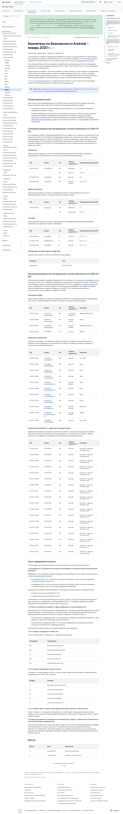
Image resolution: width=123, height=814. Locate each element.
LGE (83, 729)
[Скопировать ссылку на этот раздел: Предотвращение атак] (52, 100)
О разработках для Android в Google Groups (69, 801)
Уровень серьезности (47, 75)
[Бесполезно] (98, 37)
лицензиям (59, 772)
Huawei (79, 729)
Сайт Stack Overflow (95, 798)
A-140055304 (48, 168)
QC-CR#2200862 (49, 422)
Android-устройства (75, 11)
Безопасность (32, 11)
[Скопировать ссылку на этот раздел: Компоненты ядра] (44, 295)
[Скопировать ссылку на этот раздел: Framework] (38, 150)
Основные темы (45, 11)
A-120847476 (47, 181)
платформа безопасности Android (51, 103)
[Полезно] (95, 37)
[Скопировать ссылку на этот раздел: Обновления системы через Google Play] (62, 251)
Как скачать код (29, 792)
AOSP (29, 37)
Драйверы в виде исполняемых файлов (35, 801)
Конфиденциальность (76, 810)
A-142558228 (47, 245)
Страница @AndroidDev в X (64, 790)
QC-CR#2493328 (48, 402)
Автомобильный (91, 11)
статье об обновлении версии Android (82, 61)
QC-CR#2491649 (48, 414)
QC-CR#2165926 (48, 384)
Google (74, 729)
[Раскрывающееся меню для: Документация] (25, 2)
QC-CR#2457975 (48, 378)
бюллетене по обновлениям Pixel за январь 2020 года (61, 91)
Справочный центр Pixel (96, 790)
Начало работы (18, 11)
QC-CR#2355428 (48, 366)
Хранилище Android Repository (33, 787)
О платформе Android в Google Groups (68, 798)
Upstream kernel (48, 315)
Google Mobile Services (96, 795)
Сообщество (42, 810)
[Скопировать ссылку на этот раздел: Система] (36, 218)
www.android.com (95, 792)
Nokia (93, 729)
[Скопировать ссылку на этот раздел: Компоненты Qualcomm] (48, 338)
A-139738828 (47, 236)
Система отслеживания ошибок (99, 801)
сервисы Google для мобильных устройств (44, 120)
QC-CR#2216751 (48, 360)
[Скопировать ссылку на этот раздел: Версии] (37, 740)
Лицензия (65, 810)
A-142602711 (47, 207)
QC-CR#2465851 (48, 396)
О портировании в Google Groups (66, 803)
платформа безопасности (43, 81)
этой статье (64, 604)
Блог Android (60, 792)
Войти (119, 2)
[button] (10, 26)
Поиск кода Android (36, 2)
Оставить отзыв (88, 810)
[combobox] (89, 2)
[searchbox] (11, 16)
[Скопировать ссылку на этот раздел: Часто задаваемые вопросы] (57, 562)
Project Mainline (65, 255)
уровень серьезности (86, 139)
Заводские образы (30, 798)
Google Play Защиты (90, 113)
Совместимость (60, 11)
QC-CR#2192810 (48, 390)
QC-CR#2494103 (48, 408)
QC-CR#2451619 (48, 372)
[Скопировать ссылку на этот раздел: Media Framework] (44, 189)
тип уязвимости (74, 139)
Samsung (30, 731)
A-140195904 (47, 177)
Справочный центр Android (97, 787)
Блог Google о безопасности (65, 795)
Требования (28, 790)
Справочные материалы (107, 11)
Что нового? (5, 11)
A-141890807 (47, 241)
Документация (18, 2)
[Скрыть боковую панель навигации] (20, 811)
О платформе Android (31, 810)
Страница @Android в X (63, 787)
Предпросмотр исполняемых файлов (35, 795)
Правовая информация (54, 810)
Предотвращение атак (66, 83)
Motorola (88, 729)
